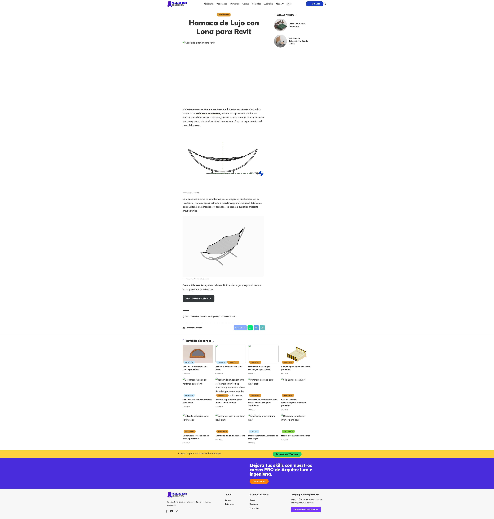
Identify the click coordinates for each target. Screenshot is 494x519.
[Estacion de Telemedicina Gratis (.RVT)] (280, 41)
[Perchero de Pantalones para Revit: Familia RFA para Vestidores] (263, 387)
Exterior (195, 317)
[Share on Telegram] (256, 327)
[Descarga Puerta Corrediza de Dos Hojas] (263, 423)
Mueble (233, 317)
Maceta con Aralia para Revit (295, 435)
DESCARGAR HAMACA (198, 298)
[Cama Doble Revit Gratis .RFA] (280, 25)
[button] (325, 3)
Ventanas (189, 362)
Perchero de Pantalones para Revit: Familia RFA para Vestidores (262, 402)
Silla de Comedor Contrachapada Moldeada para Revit (293, 402)
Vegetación (288, 431)
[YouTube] (172, 511)
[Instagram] (177, 511)
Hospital (221, 362)
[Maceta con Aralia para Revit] (296, 423)
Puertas (254, 431)
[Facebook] (166, 511)
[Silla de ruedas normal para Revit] (230, 354)
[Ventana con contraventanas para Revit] (198, 387)
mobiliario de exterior (208, 113)
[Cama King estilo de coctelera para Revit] (296, 354)
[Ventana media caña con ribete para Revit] (198, 354)
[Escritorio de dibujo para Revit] (230, 423)
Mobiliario (224, 15)
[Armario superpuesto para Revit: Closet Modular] (230, 387)
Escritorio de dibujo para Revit (230, 435)
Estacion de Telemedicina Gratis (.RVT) (298, 41)
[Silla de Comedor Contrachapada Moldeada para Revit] (296, 387)
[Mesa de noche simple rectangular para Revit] (263, 354)
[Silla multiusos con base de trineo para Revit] (198, 423)
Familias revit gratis (209, 317)
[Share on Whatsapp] (250, 327)
